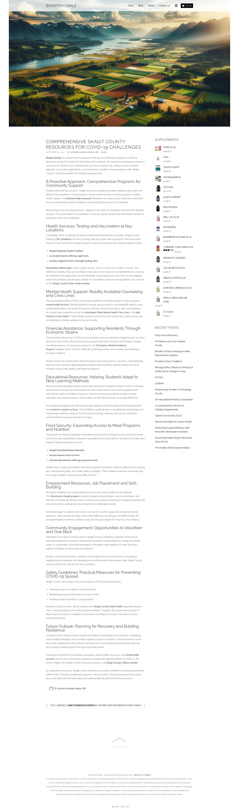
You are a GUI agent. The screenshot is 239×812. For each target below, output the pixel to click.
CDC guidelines (63, 239)
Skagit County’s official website (121, 662)
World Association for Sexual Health (173, 421)
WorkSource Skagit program (65, 496)
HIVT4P (159, 377)
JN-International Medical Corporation (174, 399)
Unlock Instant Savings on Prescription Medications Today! (104, 705)
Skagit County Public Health (108, 606)
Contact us (164, 5)
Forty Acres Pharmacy (166, 335)
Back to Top (119, 747)
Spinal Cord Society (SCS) (168, 415)
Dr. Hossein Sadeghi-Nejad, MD (83, 152)
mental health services (57, 304)
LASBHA (159, 383)
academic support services (64, 409)
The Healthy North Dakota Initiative (172, 447)
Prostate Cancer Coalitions (168, 361)
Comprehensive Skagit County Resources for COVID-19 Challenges (93, 144)
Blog (140, 5)
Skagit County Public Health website (71, 283)
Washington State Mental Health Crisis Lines (107, 312)
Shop (130, 5)
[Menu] (177, 6)
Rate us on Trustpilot (142, 775)
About (151, 5)
